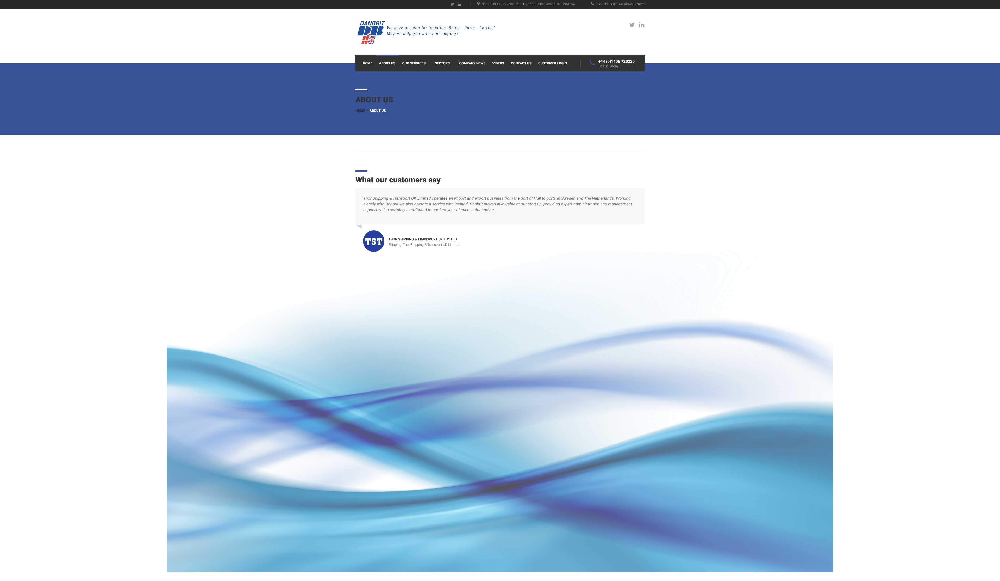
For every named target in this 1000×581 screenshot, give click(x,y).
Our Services (414, 63)
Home (367, 63)
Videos (498, 63)
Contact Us (521, 63)
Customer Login (552, 63)
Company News (472, 63)
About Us (387, 63)
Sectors (442, 63)
